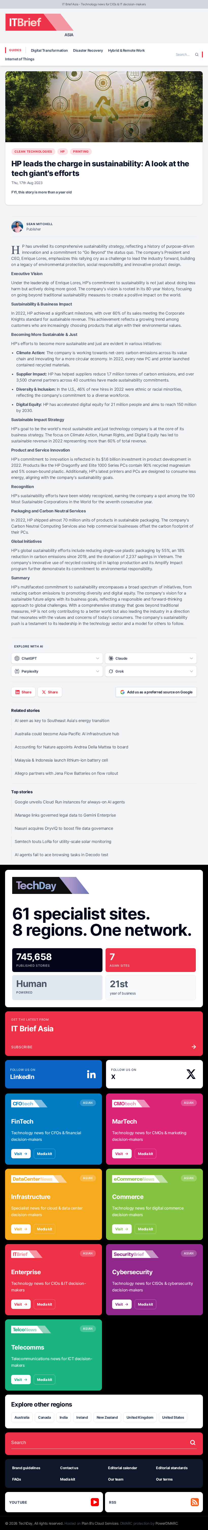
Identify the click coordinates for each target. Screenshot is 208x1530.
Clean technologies (33, 151)
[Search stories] (193, 1442)
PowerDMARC (166, 1523)
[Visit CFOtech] (39, 1104)
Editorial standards (171, 1468)
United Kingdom (140, 1417)
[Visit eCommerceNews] (140, 1179)
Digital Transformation (49, 50)
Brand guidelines (26, 1468)
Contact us (69, 1468)
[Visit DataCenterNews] (39, 1179)
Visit (18, 1153)
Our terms (164, 1479)
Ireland (82, 1417)
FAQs (16, 1479)
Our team (115, 1479)
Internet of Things (19, 59)
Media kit (44, 1153)
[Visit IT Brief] (39, 1254)
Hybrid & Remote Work (126, 50)
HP (62, 151)
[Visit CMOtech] (140, 1104)
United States (173, 1417)
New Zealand (107, 1417)
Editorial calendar (122, 1468)
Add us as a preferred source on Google (160, 692)
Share (26, 692)
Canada (44, 1417)
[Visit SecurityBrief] (140, 1254)
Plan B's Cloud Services (100, 1523)
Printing (81, 151)
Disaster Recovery (88, 50)
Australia (21, 1417)
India (64, 1417)
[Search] (197, 54)
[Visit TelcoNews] (39, 1329)
